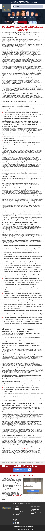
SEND (33, 490)
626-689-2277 (34, 2)
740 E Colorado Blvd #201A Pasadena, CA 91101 (18, 2)
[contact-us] (22, 469)
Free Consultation (22, 22)
